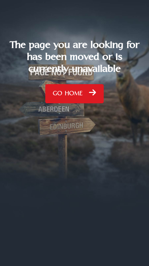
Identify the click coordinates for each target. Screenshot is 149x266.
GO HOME (69, 95)
